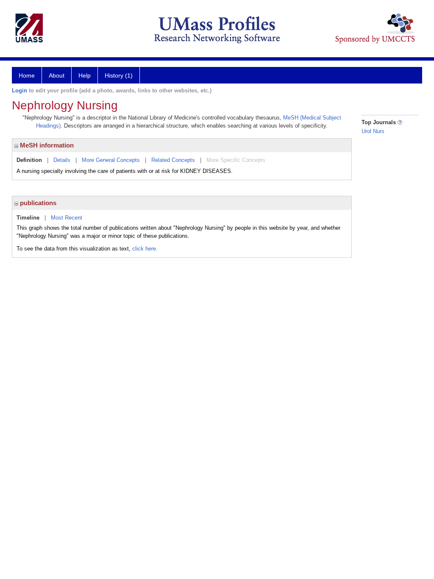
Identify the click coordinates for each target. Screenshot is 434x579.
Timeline (28, 217)
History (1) (119, 75)
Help (84, 75)
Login (19, 90)
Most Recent (66, 217)
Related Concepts (173, 160)
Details (61, 160)
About (56, 75)
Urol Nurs (373, 131)
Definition (29, 160)
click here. (145, 248)
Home (27, 75)
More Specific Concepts (235, 160)
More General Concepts (111, 160)
